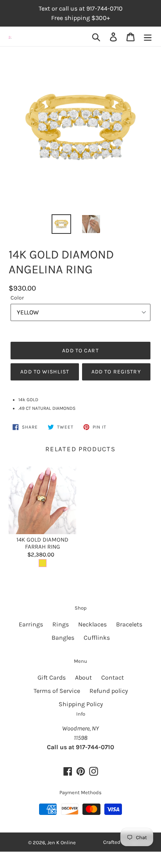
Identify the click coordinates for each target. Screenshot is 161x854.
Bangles (63, 637)
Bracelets (129, 624)
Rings (60, 624)
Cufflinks (97, 637)
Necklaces (92, 624)
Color (17, 297)
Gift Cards (52, 677)
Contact (112, 677)
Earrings (31, 624)
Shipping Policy (81, 704)
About (83, 677)
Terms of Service (57, 690)
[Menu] (147, 36)
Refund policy (108, 690)
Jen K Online (61, 842)
